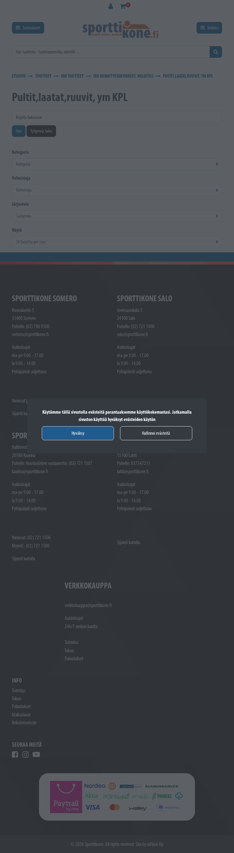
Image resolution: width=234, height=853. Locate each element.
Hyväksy (78, 433)
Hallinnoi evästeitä (156, 433)
